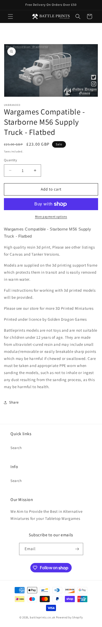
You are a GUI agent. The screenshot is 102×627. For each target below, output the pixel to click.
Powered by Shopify (69, 617)
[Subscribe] (77, 549)
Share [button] (14, 402)
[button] (10, 16)
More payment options (51, 216)
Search (16, 447)
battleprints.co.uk (42, 617)
